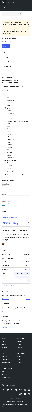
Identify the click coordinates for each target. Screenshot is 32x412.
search (28, 273)
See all (28, 299)
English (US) (26, 269)
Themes (19, 341)
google (22, 273)
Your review (5, 299)
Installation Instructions (9, 217)
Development (8, 66)
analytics (17, 273)
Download (6, 46)
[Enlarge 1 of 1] (28, 185)
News (4, 341)
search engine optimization (22, 277)
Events (19, 356)
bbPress (5, 374)
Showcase (20, 338)
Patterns (19, 347)
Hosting (4, 344)
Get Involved (21, 353)
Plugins (19, 344)
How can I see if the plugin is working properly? (10, 223)
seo (28, 280)
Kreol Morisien (10, 385)
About (4, 338)
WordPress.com (8, 368)
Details (6, 53)
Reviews (6, 57)
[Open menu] (29, 2)
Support (6, 71)
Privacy (4, 347)
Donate (20, 359)
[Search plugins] (20, 14)
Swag (19, 362)
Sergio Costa (8, 41)
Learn (3, 353)
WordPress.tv (7, 362)
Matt (4, 371)
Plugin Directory (6, 8)
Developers (5, 359)
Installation (7, 62)
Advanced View (7, 285)
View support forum (8, 312)
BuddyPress (6, 377)
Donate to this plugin (8, 327)
